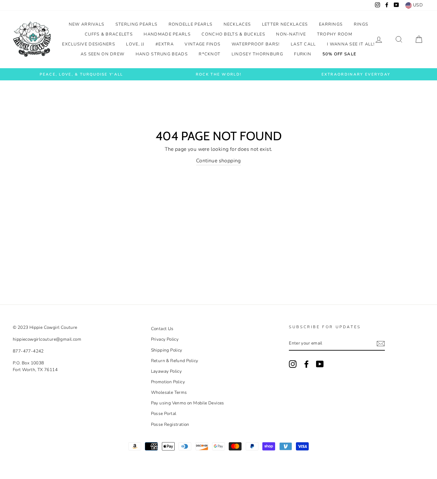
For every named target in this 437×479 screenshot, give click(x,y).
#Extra (164, 44)
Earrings (331, 24)
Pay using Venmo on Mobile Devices (187, 403)
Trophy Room (334, 34)
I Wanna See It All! (351, 44)
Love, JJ (135, 44)
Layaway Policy (166, 371)
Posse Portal (164, 413)
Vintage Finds (202, 44)
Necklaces (237, 24)
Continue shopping (218, 160)
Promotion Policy (168, 382)
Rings (361, 24)
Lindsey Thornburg (257, 54)
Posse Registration (170, 424)
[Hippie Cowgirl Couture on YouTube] (320, 364)
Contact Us (162, 329)
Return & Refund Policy (174, 361)
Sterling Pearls (136, 24)
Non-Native (291, 34)
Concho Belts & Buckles (233, 34)
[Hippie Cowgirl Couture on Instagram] (293, 364)
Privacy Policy (165, 339)
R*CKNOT (209, 54)
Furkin (302, 54)
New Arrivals (87, 24)
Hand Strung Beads (162, 54)
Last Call (303, 44)
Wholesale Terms (169, 392)
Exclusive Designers (88, 44)
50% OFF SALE (339, 54)
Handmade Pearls (167, 34)
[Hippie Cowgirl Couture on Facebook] (306, 364)
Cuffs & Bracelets (109, 34)
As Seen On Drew (103, 54)
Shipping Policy (166, 350)
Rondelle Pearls (191, 24)
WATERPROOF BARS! (256, 44)
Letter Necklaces (285, 24)
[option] (81, 74)
